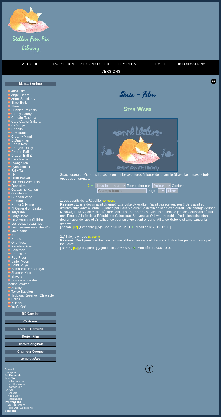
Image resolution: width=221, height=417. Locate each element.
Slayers (16, 276)
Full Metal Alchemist (25, 182)
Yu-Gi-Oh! (18, 307)
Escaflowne (19, 159)
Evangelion (19, 163)
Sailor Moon (20, 261)
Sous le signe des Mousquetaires (22, 282)
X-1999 (16, 303)
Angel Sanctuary (23, 99)
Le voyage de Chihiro (27, 220)
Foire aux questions (20, 407)
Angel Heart (20, 95)
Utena (15, 299)
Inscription (62, 64)
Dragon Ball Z (21, 155)
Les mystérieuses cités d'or (31, 227)
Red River (18, 258)
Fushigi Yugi (20, 186)
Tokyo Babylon (22, 292)
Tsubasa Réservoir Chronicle (32, 295)
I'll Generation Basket (26, 208)
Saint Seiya (19, 265)
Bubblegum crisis (24, 110)
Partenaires (15, 398)
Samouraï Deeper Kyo (27, 269)
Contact (12, 392)
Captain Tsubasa (23, 118)
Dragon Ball (20, 152)
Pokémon (18, 250)
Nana (15, 235)
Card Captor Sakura (26, 121)
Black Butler (20, 103)
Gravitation (19, 193)
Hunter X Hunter (23, 205)
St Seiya (17, 288)
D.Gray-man (20, 140)
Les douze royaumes (26, 224)
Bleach (16, 106)
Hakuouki (18, 201)
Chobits (17, 129)
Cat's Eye (18, 125)
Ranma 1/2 (19, 254)
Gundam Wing (21, 197)
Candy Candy (21, 114)
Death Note (19, 144)
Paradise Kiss (21, 246)
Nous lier (13, 395)
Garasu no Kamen (24, 189)
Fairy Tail (18, 171)
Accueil (30, 64)
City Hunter (19, 133)
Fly (13, 174)
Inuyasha (18, 212)
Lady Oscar (19, 216)
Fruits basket (20, 178)
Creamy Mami (21, 137)
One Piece (19, 242)
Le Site (159, 64)
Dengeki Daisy (22, 148)
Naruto (16, 239)
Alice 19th (18, 91)
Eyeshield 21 (20, 167)
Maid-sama (19, 231)
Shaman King (21, 273)
